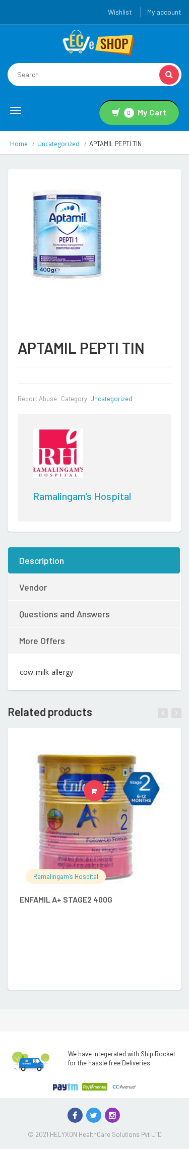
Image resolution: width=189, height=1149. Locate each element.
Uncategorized (58, 144)
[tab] (94, 560)
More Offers (42, 640)
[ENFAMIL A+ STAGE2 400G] (94, 814)
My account (164, 12)
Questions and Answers (64, 613)
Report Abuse (37, 399)
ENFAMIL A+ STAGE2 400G (66, 899)
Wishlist (120, 12)
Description (41, 560)
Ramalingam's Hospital (82, 496)
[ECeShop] (98, 42)
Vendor (33, 587)
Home (19, 144)
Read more (104, 791)
